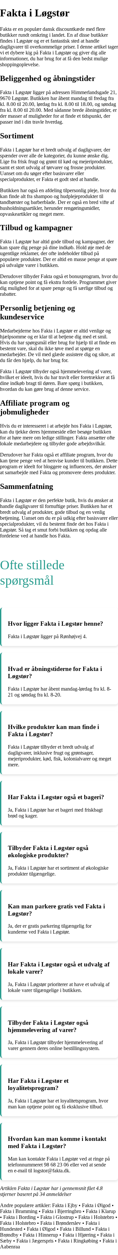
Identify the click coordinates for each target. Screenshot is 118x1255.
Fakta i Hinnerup (40, 1235)
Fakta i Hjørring (79, 1235)
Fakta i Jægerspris (34, 1241)
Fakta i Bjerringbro (61, 1211)
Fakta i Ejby (64, 1205)
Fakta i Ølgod (96, 1205)
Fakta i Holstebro (96, 1217)
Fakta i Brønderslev (60, 1223)
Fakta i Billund (75, 1229)
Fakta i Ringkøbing (78, 1241)
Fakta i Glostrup (57, 1217)
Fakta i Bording (19, 1217)
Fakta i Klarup (101, 1211)
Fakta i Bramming (18, 1211)
